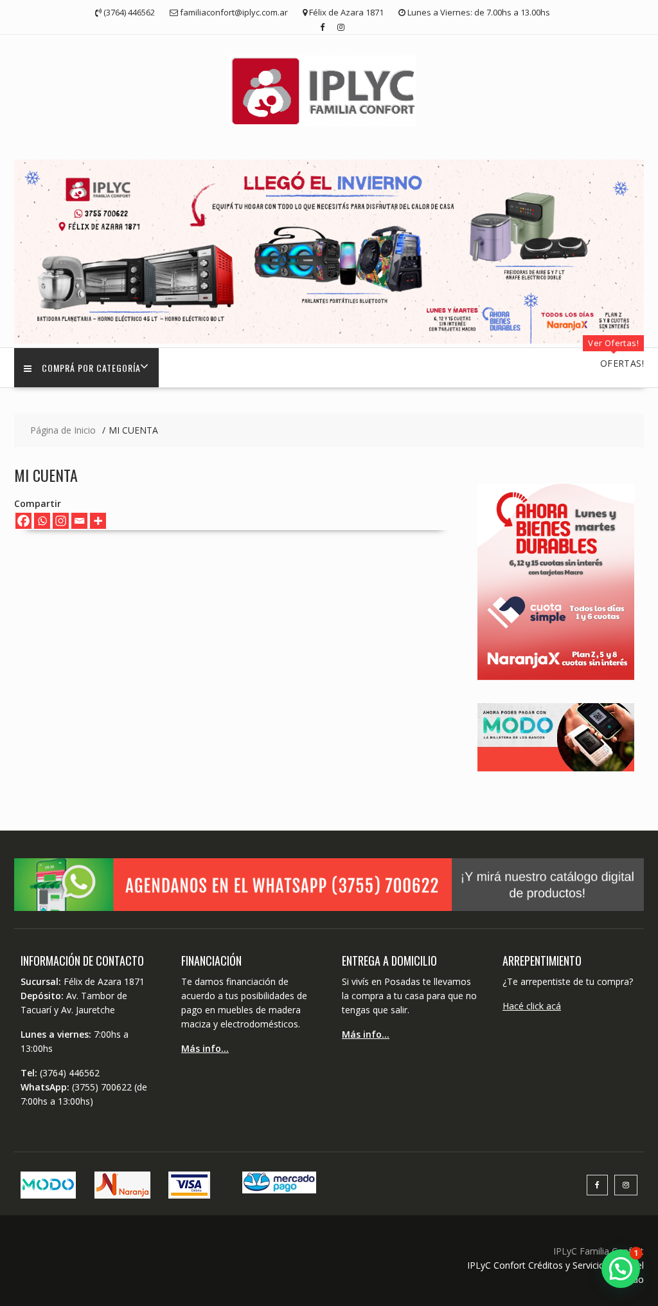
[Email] (79, 521)
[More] (98, 521)
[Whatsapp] (42, 521)
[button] (620, 1268)
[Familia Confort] (329, 340)
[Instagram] (61, 521)
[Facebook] (23, 521)
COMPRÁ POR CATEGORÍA (91, 367)
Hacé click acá (531, 1006)
